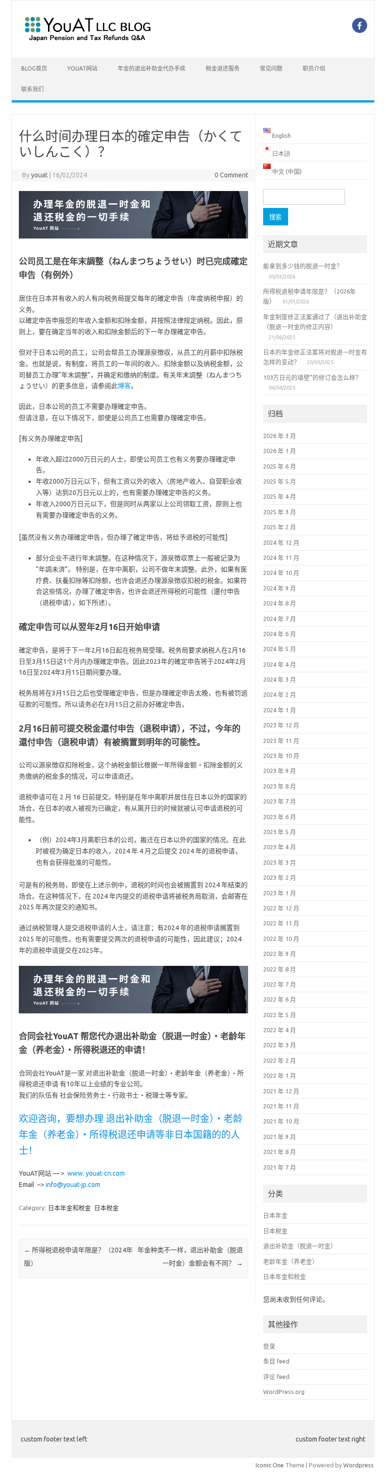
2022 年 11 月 (281, 923)
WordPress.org (284, 1391)
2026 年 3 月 (279, 435)
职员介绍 (314, 68)
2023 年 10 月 (281, 755)
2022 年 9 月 (279, 953)
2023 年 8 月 (279, 786)
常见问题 (271, 68)
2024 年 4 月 (279, 664)
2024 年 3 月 (279, 679)
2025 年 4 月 (279, 496)
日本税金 (106, 1207)
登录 (269, 1346)
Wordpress (358, 1465)
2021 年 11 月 (281, 1106)
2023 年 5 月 (279, 831)
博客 (124, 386)
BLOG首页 (34, 68)
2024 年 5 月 (279, 648)
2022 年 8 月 (279, 969)
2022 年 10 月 (281, 938)
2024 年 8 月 (279, 603)
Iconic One (270, 1465)
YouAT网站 (82, 68)
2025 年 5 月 (279, 481)
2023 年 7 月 (279, 801)
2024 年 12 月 (281, 542)
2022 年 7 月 (279, 984)
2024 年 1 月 (279, 710)
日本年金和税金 (69, 1207)
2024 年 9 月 (279, 588)
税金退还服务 (223, 68)
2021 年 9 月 (279, 1136)
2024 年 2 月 (279, 694)
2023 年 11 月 (281, 740)
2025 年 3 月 (279, 512)
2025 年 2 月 (279, 527)
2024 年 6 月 (279, 633)
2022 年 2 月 (279, 1060)
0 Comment (231, 175)
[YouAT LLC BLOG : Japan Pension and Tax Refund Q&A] (88, 42)
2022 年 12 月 (281, 908)
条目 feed (276, 1361)
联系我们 (32, 89)
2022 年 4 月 (279, 1030)
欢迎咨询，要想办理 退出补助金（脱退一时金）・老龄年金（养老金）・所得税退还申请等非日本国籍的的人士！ (130, 1134)
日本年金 (275, 1215)
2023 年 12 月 (281, 725)
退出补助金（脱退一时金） (300, 1245)
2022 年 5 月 (279, 1014)
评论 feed (276, 1376)
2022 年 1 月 (279, 1075)
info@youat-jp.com (73, 1184)
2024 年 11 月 (281, 557)
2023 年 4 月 (279, 847)
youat (39, 175)
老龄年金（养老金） (290, 1261)
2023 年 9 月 (279, 770)
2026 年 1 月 (279, 450)
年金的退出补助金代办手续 (151, 68)
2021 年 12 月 (281, 1091)
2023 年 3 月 (279, 862)
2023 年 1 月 (279, 893)
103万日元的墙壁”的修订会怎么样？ (312, 377)
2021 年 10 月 (281, 1121)
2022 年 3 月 (279, 1045)
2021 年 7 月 (279, 1167)
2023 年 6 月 (279, 816)
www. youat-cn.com (96, 1173)
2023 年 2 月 (279, 877)
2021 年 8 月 (279, 1151)
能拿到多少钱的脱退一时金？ (303, 266)
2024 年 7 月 (279, 618)
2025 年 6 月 (279, 466)
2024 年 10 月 (281, 572)
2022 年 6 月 (279, 999)
